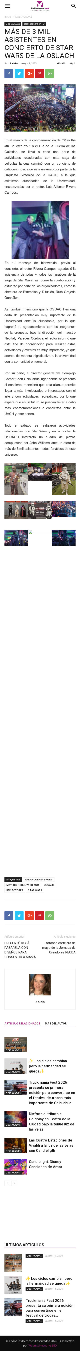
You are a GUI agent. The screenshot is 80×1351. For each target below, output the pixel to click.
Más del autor (56, 1023)
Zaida (14, 63)
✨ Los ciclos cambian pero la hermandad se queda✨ (48, 1066)
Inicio (7, 17)
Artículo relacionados (22, 1023)
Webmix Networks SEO (42, 1345)
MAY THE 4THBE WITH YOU (22, 884)
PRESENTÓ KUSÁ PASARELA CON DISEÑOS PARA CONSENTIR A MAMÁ (20, 950)
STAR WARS (35, 890)
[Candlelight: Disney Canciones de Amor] (15, 1167)
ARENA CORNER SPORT (38, 879)
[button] (74, 6)
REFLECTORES (14, 890)
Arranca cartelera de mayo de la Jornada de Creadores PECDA (59, 947)
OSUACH (49, 884)
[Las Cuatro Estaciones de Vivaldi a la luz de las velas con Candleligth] (15, 1145)
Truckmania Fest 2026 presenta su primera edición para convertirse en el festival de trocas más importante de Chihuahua (52, 1092)
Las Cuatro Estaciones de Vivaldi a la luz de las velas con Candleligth (51, 1145)
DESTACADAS (23, 17)
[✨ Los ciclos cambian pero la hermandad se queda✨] (15, 1066)
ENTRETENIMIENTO (34, 23)
